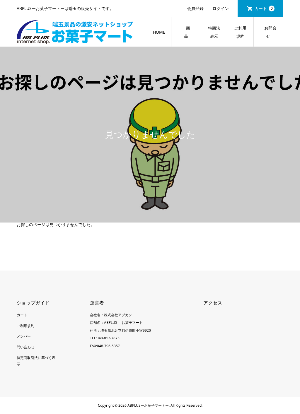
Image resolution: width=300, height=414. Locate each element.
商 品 (190, 32)
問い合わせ (25, 347)
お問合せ (268, 32)
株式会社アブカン (118, 314)
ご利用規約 (240, 32)
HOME (159, 32)
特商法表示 (214, 32)
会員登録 (195, 8)
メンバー (24, 336)
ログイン (220, 8)
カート (264, 8)
